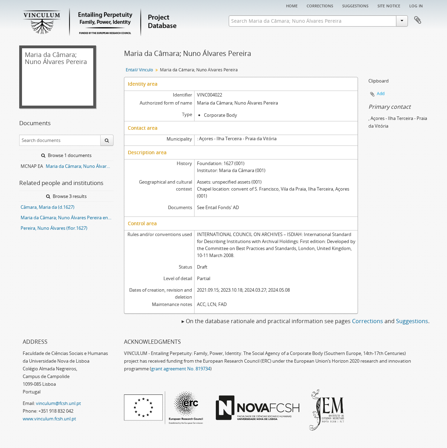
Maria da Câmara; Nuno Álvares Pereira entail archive (79, 166)
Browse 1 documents (69, 155)
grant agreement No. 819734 (180, 368)
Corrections (320, 5)
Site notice (389, 5)
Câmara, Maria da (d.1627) (47, 207)
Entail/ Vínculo (139, 70)
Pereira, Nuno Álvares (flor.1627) (54, 228)
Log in (416, 5)
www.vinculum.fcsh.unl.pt (49, 418)
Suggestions (355, 5)
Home (292, 5)
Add (380, 94)
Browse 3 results (69, 196)
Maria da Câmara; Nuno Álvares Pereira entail (67, 217)
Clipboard (417, 20)
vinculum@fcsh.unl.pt (58, 403)
